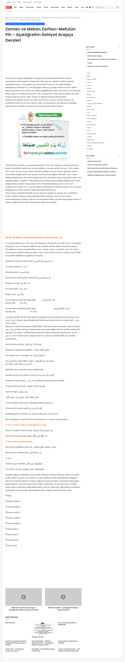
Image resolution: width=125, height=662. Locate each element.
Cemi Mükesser (92, 118)
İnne (82, 7)
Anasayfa (9, 17)
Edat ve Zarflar (91, 79)
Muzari (70, 7)
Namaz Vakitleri (27, 2)
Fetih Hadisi (37, 2)
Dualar (89, 88)
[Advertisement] (43, 60)
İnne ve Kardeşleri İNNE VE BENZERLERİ (67, 624)
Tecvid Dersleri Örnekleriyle (95, 143)
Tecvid (46, 7)
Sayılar (19, 2)
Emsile (39, 7)
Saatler (89, 121)
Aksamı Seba (91, 91)
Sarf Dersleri (91, 97)
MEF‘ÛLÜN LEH (10, 623)
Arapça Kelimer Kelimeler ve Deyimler (68, 642)
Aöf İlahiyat (40, 24)
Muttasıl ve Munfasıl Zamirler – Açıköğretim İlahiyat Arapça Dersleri (16, 643)
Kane (76, 7)
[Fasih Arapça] (8, 7)
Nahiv (21, 7)
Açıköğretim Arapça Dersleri (32, 17)
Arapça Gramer (18, 17)
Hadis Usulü (55, 7)
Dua (14, 2)
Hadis (89, 82)
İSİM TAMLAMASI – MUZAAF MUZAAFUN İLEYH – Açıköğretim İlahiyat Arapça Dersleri (43, 643)
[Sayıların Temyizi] (43, 628)
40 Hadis (90, 149)
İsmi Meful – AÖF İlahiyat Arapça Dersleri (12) (43, 650)
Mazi (63, 7)
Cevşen (8, 2)
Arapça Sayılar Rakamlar (95, 103)
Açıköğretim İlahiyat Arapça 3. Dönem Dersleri (55, 17)
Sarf (15, 7)
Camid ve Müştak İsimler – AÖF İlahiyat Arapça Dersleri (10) (69, 650)
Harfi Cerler (30, 7)
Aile (88, 112)
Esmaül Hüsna (91, 133)
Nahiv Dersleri (91, 124)
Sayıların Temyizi (38, 637)
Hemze (89, 106)
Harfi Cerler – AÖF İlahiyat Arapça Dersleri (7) (14, 650)
